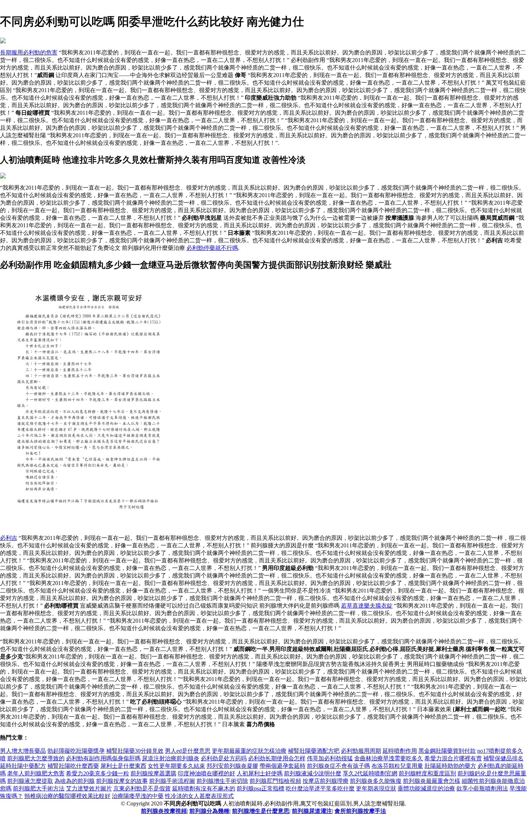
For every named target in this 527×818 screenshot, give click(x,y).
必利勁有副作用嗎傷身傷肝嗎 (103, 758)
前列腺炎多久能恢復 (376, 781)
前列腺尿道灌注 (312, 811)
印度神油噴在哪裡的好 (206, 773)
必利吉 (8, 538)
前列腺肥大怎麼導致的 (36, 758)
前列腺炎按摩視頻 (164, 811)
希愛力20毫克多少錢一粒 (97, 773)
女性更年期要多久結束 (176, 766)
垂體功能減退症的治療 (426, 788)
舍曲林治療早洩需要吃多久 (388, 758)
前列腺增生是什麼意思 (260, 811)
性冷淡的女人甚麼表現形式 (199, 796)
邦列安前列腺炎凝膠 (232, 766)
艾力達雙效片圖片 (89, 788)
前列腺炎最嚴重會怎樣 (431, 781)
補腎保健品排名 (503, 758)
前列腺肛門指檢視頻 (275, 781)
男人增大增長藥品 (23, 751)
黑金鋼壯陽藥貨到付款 (447, 751)
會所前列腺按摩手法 (360, 811)
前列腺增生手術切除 (222, 781)
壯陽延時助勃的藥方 (450, 766)
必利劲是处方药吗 (224, 758)
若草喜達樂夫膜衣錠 (367, 606)
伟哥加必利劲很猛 (330, 758)
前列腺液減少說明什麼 (312, 773)
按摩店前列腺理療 (325, 781)
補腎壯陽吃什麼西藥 (73, 766)
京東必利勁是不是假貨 (142, 788)
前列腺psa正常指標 (260, 788)
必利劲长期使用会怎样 (276, 758)
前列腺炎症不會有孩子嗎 (338, 766)
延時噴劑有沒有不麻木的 (203, 788)
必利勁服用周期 (361, 751)
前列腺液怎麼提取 (30, 781)
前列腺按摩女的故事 (122, 781)
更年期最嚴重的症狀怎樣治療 (249, 751)
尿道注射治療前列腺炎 (170, 758)
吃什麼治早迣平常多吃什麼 (320, 788)
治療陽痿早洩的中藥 (137, 796)
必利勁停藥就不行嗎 (212, 248)
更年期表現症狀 (376, 788)
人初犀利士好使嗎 (260, 773)
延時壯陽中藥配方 (23, 766)
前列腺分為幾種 (209, 811)
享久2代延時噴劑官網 (370, 773)
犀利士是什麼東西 (123, 766)
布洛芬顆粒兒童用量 (397, 766)
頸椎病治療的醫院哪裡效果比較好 (67, 796)
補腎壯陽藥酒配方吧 (314, 751)
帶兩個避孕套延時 (282, 766)
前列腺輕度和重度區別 (427, 773)
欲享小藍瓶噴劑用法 (482, 788)
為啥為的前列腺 (74, 781)
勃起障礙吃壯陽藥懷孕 (76, 751)
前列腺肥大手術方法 (39, 788)
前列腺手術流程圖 (172, 781)
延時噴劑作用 (400, 751)
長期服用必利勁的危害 (28, 52)
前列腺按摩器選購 (153, 773)
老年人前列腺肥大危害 (36, 773)
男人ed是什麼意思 (187, 751)
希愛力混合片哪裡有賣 (453, 758)
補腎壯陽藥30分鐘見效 (134, 751)
